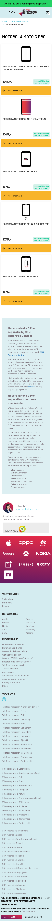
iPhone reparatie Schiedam (15, 806)
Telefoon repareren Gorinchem (16, 727)
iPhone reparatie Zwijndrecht (16, 823)
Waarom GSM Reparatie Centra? (17, 658)
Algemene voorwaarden (13, 678)
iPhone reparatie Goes (13, 781)
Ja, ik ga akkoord (11, 917)
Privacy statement (11, 682)
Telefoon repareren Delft (13, 715)
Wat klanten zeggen (11, 654)
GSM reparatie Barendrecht (15, 830)
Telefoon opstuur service (14, 665)
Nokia (5, 625)
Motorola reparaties (20, 21)
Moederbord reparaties (13, 644)
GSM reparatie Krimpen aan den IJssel (20, 868)
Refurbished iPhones (12, 647)
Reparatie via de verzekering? (16, 661)
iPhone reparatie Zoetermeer (16, 818)
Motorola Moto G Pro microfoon (21, 276)
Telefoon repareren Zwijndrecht (17, 761)
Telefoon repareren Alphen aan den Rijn (20, 706)
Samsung (30, 629)
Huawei (5, 622)
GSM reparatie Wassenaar (14, 893)
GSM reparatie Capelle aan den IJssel (19, 839)
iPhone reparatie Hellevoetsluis (17, 785)
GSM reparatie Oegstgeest (14, 872)
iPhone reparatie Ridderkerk (15, 802)
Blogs (5, 685)
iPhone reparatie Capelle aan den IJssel (21, 772)
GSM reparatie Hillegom (13, 855)
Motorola (30, 622)
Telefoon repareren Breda (14, 711)
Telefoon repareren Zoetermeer (17, 756)
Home (4, 21)
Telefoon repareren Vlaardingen (17, 752)
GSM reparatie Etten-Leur (14, 843)
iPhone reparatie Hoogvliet (15, 789)
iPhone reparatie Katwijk (14, 793)
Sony (4, 632)
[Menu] (5, 12)
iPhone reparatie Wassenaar (15, 814)
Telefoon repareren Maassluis (16, 736)
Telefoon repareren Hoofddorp (16, 731)
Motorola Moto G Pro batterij (20, 171)
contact (32, 386)
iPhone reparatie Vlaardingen (16, 810)
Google (29, 619)
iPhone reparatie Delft (12, 777)
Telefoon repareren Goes (14, 723)
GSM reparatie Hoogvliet (13, 859)
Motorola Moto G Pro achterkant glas (24, 119)
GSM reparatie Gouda (12, 847)
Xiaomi (29, 632)
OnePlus (30, 625)
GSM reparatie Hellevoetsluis (16, 851)
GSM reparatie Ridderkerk (14, 880)
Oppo (4, 629)
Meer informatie (28, 911)
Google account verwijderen (15, 675)
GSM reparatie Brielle (12, 834)
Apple (5, 619)
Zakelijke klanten (10, 668)
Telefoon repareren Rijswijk (15, 740)
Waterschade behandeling (14, 651)
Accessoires (8, 672)
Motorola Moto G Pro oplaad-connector (26, 224)
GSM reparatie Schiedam (14, 884)
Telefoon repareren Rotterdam (16, 748)
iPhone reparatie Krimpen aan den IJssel (21, 797)
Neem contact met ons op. (28, 509)
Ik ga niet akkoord (33, 917)
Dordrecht (7, 602)
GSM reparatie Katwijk (13, 864)
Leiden (5, 606)
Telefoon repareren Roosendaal (17, 744)
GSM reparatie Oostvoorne (14, 876)
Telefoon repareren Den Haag (16, 719)
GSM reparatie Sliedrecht (14, 889)
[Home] (28, 12)
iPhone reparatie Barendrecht (16, 768)
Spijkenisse (7, 599)
